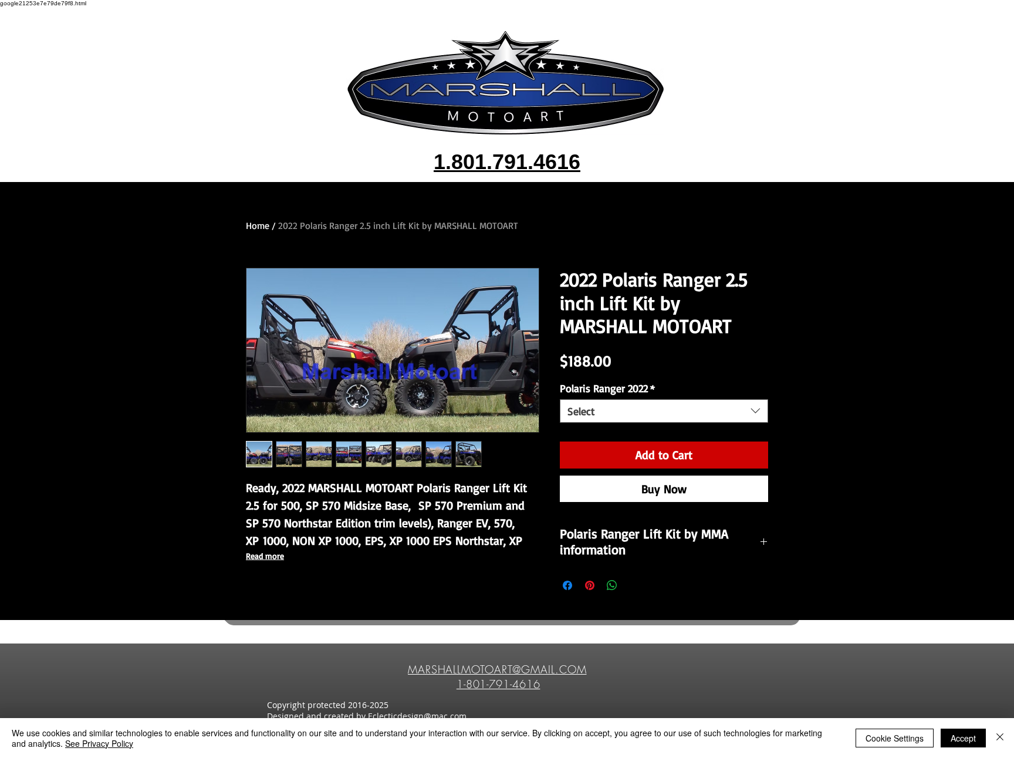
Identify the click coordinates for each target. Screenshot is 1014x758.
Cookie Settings (895, 738)
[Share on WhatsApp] (612, 585)
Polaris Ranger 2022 (607, 388)
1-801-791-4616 (498, 684)
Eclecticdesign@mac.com (417, 716)
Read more (265, 556)
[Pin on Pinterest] (590, 585)
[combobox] (664, 411)
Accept (963, 738)
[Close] (1000, 738)
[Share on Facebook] (567, 585)
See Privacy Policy (99, 743)
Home (257, 225)
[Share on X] (634, 585)
